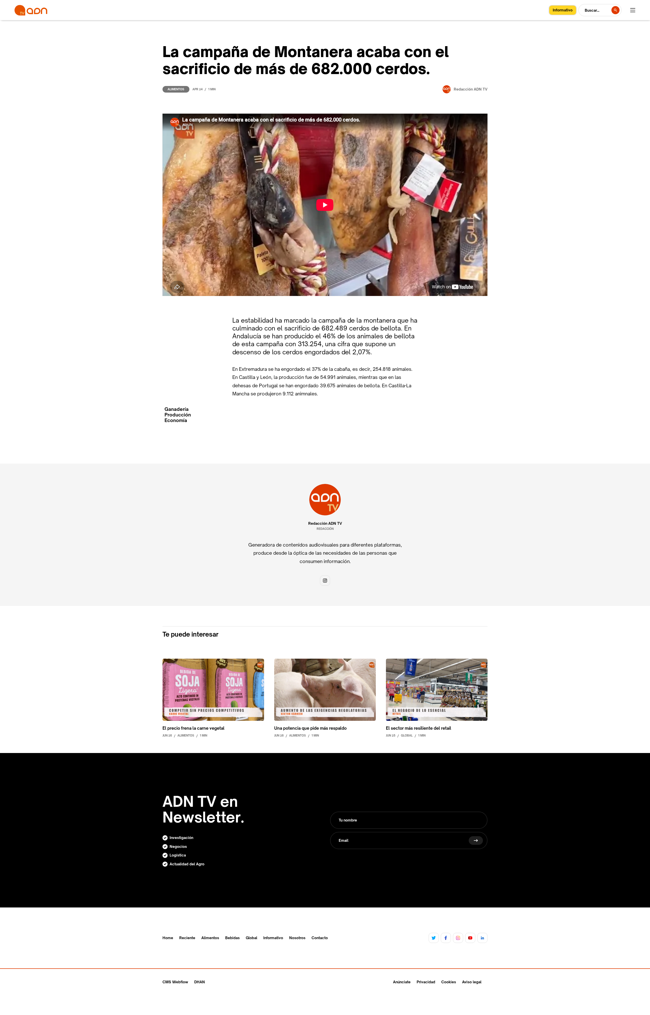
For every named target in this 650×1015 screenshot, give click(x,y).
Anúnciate (402, 982)
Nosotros (297, 938)
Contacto (320, 938)
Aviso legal (471, 982)
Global (251, 938)
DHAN (199, 982)
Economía (176, 420)
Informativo (273, 938)
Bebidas (232, 938)
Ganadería (177, 409)
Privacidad (426, 982)
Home (167, 938)
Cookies (448, 982)
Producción (178, 414)
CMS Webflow (175, 982)
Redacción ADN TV (325, 523)
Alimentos (176, 89)
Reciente (187, 938)
